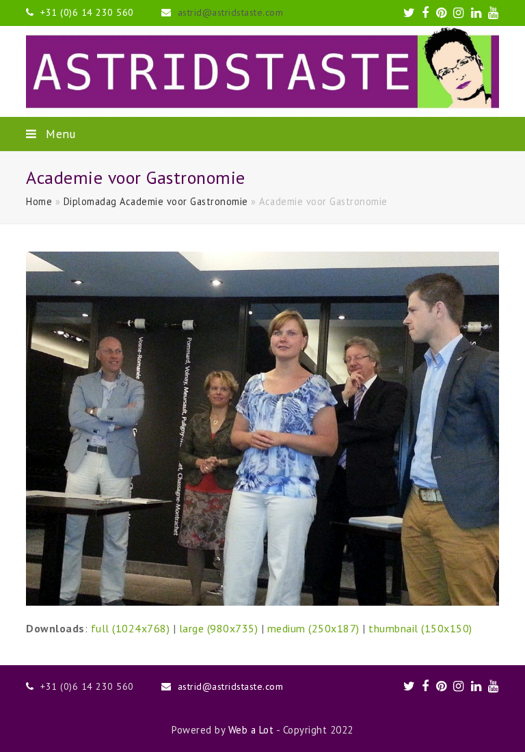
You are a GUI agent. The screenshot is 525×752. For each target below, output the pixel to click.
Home (39, 201)
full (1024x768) (130, 628)
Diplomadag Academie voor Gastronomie (156, 201)
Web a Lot (251, 729)
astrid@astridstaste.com (231, 12)
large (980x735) (218, 628)
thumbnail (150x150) (420, 628)
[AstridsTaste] (262, 71)
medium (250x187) (313, 628)
